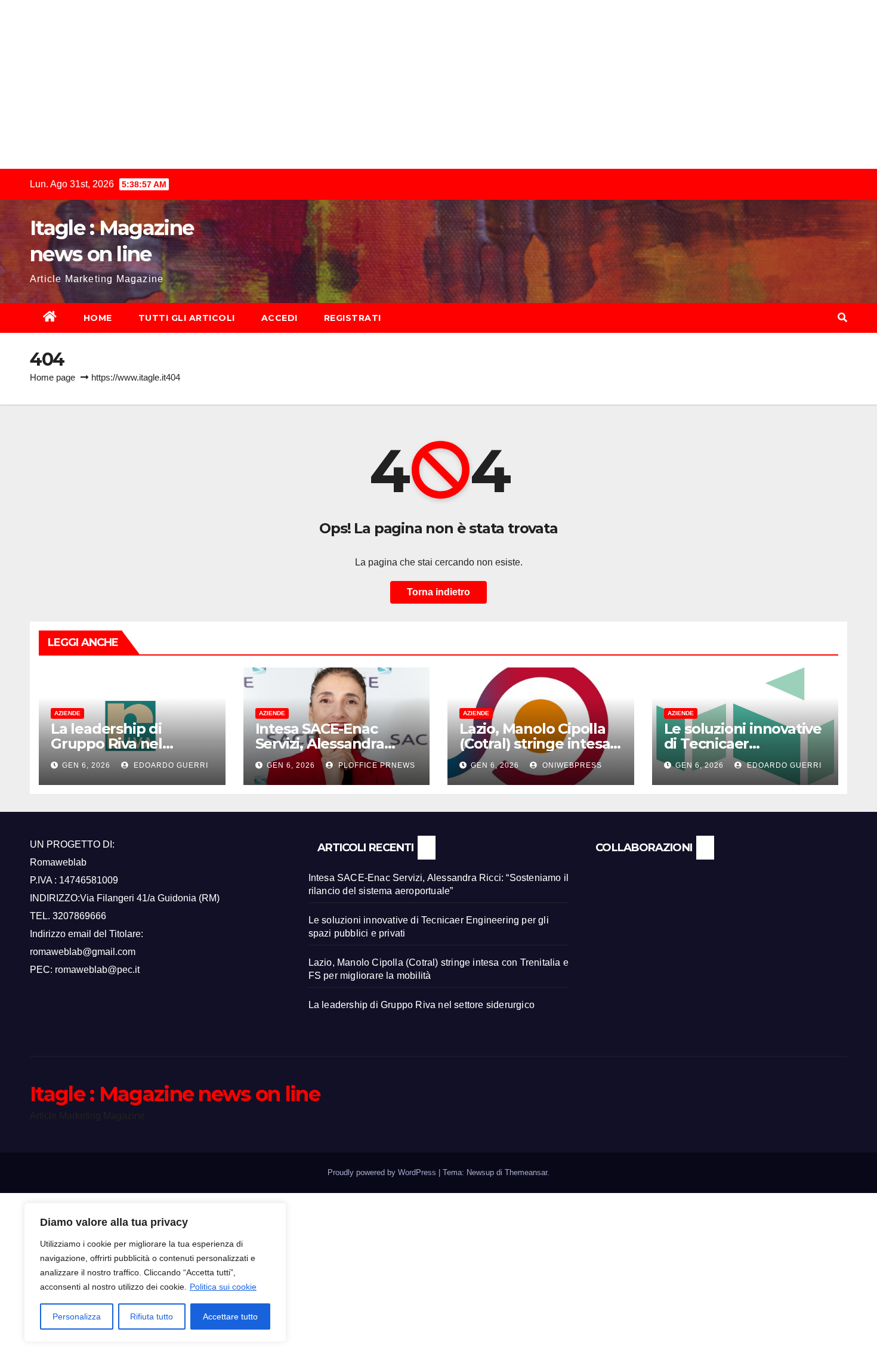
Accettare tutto (230, 1316)
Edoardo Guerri (169, 765)
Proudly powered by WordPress (383, 1172)
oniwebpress (571, 765)
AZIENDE (67, 713)
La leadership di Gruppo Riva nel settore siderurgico (117, 743)
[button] (842, 318)
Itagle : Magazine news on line (175, 1094)
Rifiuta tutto (151, 1316)
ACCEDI (279, 318)
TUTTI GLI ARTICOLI (186, 318)
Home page (52, 377)
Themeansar (526, 1172)
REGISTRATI (352, 318)
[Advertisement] (358, 83)
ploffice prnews (375, 765)
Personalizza (77, 1316)
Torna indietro (438, 592)
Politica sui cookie (223, 1286)
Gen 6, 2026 (86, 765)
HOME (98, 318)
